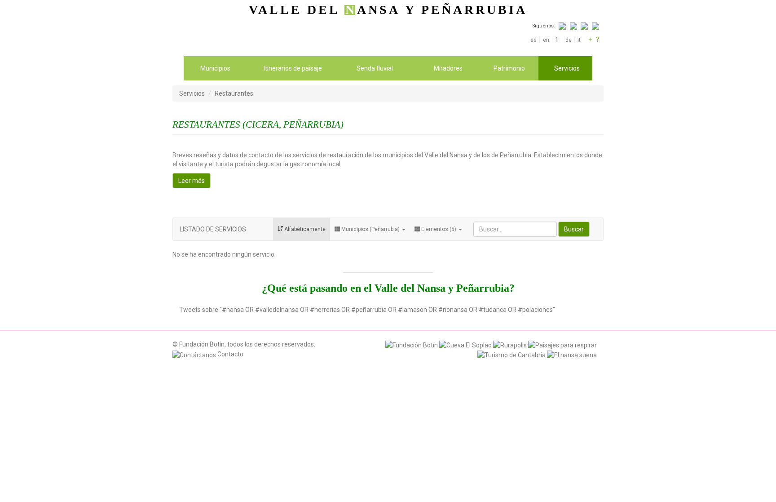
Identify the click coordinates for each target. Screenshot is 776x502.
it (579, 39)
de (568, 39)
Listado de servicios (213, 229)
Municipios (215, 68)
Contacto (229, 354)
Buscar (574, 229)
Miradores (448, 68)
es (533, 39)
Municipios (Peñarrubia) (370, 229)
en (546, 39)
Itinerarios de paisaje (293, 68)
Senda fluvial (375, 68)
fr (557, 39)
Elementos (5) (439, 229)
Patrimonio (509, 68)
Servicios (567, 68)
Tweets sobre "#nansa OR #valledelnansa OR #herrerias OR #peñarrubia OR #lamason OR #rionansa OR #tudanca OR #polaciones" (367, 309)
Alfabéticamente (304, 229)
